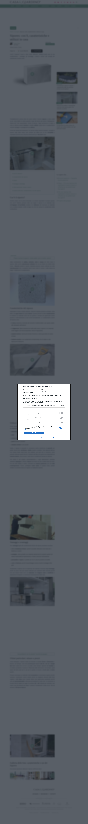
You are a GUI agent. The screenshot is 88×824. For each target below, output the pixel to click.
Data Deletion (36, 437)
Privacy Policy (52, 437)
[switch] (61, 413)
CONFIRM (34, 432)
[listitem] (44, 410)
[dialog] (44, 412)
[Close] (67, 386)
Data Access (44, 437)
